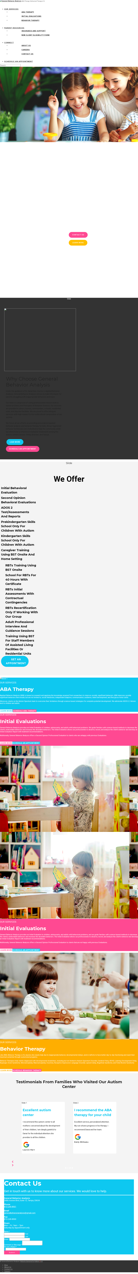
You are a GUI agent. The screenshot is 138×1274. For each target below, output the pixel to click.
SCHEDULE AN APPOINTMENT (18, 61)
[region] (69, 182)
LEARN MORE (6, 711)
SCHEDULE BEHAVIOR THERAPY (27, 1070)
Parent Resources (14, 28)
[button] (15, 661)
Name (7, 1232)
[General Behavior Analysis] (10, 1)
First (26, 1234)
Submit (12, 1252)
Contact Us (8, 1269)
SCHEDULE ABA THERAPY (24, 711)
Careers (7, 1271)
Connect (9, 42)
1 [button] (65, 296)
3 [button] (72, 296)
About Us (7, 1267)
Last (26, 1237)
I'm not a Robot (10, 1247)
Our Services (11, 9)
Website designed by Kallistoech (31, 1261)
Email (6, 1239)
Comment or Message (13, 1245)
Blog (6, 1265)
